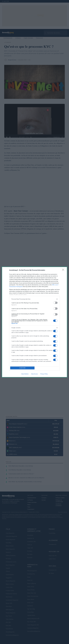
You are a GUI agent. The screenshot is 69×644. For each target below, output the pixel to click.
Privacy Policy (44, 374)
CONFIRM (22, 368)
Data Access (34, 374)
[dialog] (34, 322)
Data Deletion (25, 374)
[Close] (63, 270)
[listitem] (34, 299)
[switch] (55, 303)
